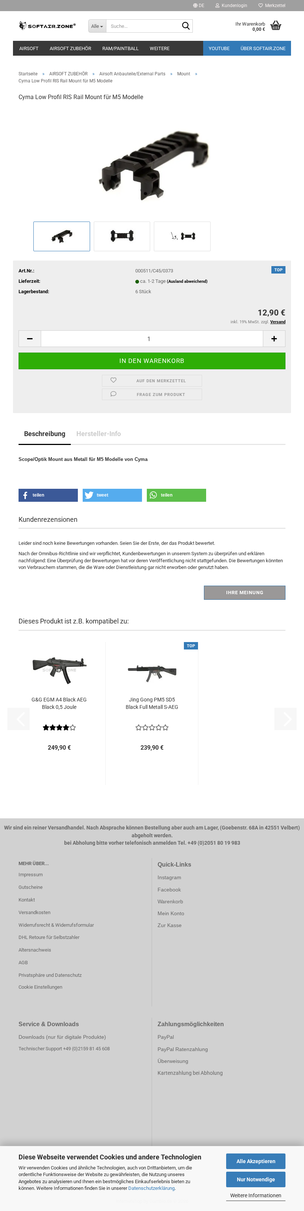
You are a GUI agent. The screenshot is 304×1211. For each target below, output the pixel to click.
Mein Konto (171, 913)
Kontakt (27, 900)
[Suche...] (186, 26)
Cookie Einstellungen (40, 987)
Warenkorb (170, 901)
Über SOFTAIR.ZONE (263, 48)
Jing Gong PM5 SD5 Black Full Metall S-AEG (152, 703)
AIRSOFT (29, 48)
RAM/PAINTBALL (120, 48)
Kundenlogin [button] (233, 5)
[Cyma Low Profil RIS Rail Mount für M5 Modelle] (152, 163)
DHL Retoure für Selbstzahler (49, 937)
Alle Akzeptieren (256, 1161)
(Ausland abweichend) (187, 281)
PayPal (166, 1037)
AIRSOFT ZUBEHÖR (70, 48)
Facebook (169, 890)
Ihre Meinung (245, 592)
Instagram (169, 877)
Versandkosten (34, 912)
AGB (23, 962)
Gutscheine (31, 887)
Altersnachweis (35, 950)
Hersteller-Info (98, 434)
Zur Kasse (170, 925)
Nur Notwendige (256, 1179)
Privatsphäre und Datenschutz (50, 975)
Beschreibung (44, 434)
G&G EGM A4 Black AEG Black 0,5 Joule (59, 703)
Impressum (31, 874)
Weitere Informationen (255, 1195)
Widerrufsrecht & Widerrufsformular (56, 925)
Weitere (159, 48)
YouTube (219, 48)
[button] (199, 5)
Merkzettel (274, 5)
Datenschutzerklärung (151, 1188)
